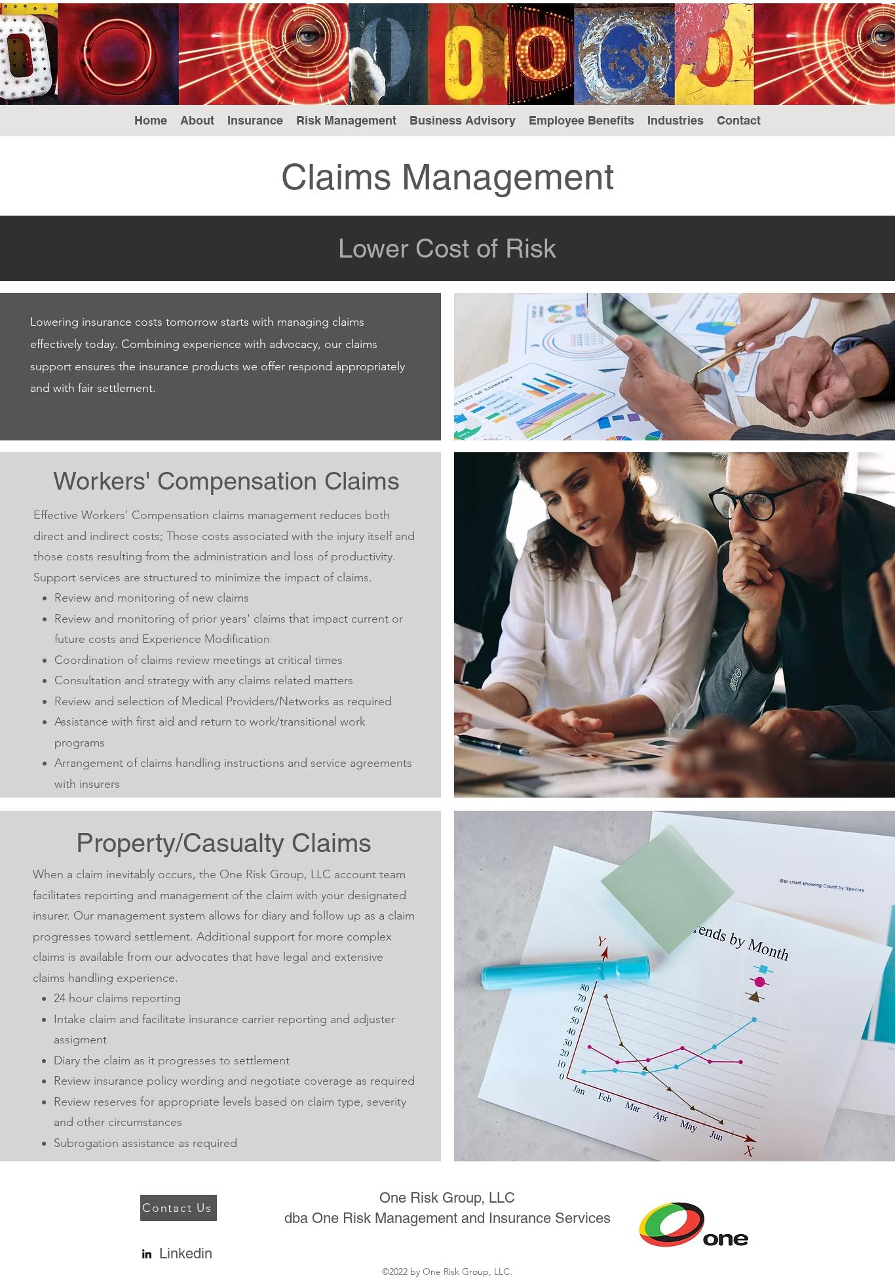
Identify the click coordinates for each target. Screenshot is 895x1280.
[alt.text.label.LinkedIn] (146, 1253)
